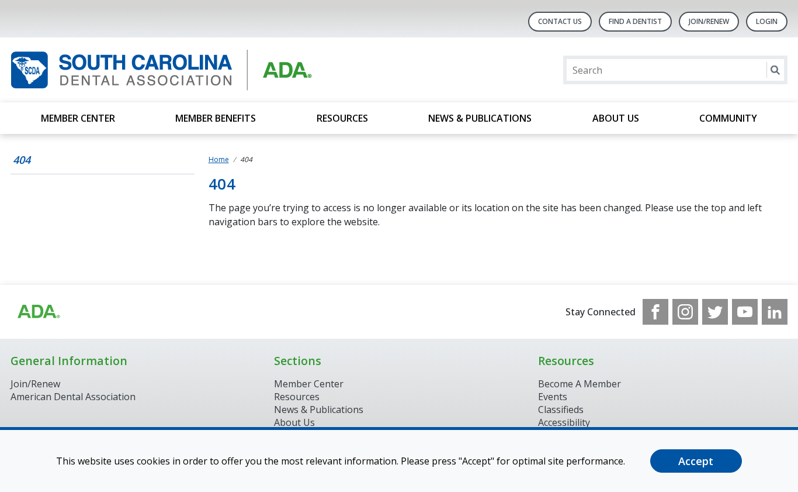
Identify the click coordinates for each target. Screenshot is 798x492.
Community (728, 118)
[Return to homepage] (162, 70)
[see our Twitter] (715, 312)
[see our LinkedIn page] (774, 312)
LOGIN (767, 21)
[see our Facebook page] (655, 312)
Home (219, 159)
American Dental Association (73, 396)
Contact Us (560, 21)
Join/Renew (709, 21)
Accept (695, 461)
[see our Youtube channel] (745, 312)
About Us (615, 118)
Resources (342, 118)
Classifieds (561, 409)
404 (21, 160)
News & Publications (480, 118)
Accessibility (564, 422)
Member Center (78, 118)
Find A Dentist (635, 21)
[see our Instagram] (685, 312)
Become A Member (579, 383)
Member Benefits (215, 118)
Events (552, 396)
